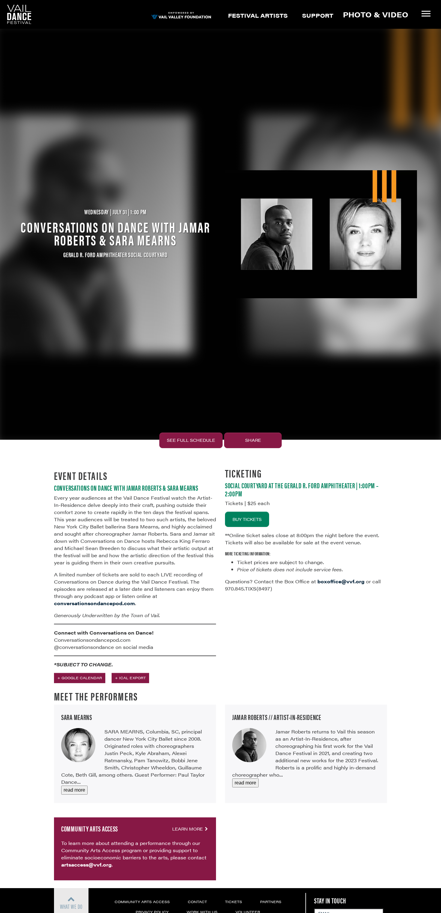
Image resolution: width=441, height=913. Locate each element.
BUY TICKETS (247, 519)
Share (253, 440)
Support (317, 15)
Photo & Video (375, 14)
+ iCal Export (130, 677)
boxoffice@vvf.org (340, 581)
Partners (270, 901)
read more (74, 790)
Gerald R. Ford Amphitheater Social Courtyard (115, 254)
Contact (197, 901)
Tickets (233, 901)
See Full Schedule (191, 440)
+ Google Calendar (79, 677)
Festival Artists (258, 15)
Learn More (188, 829)
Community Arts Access (142, 901)
